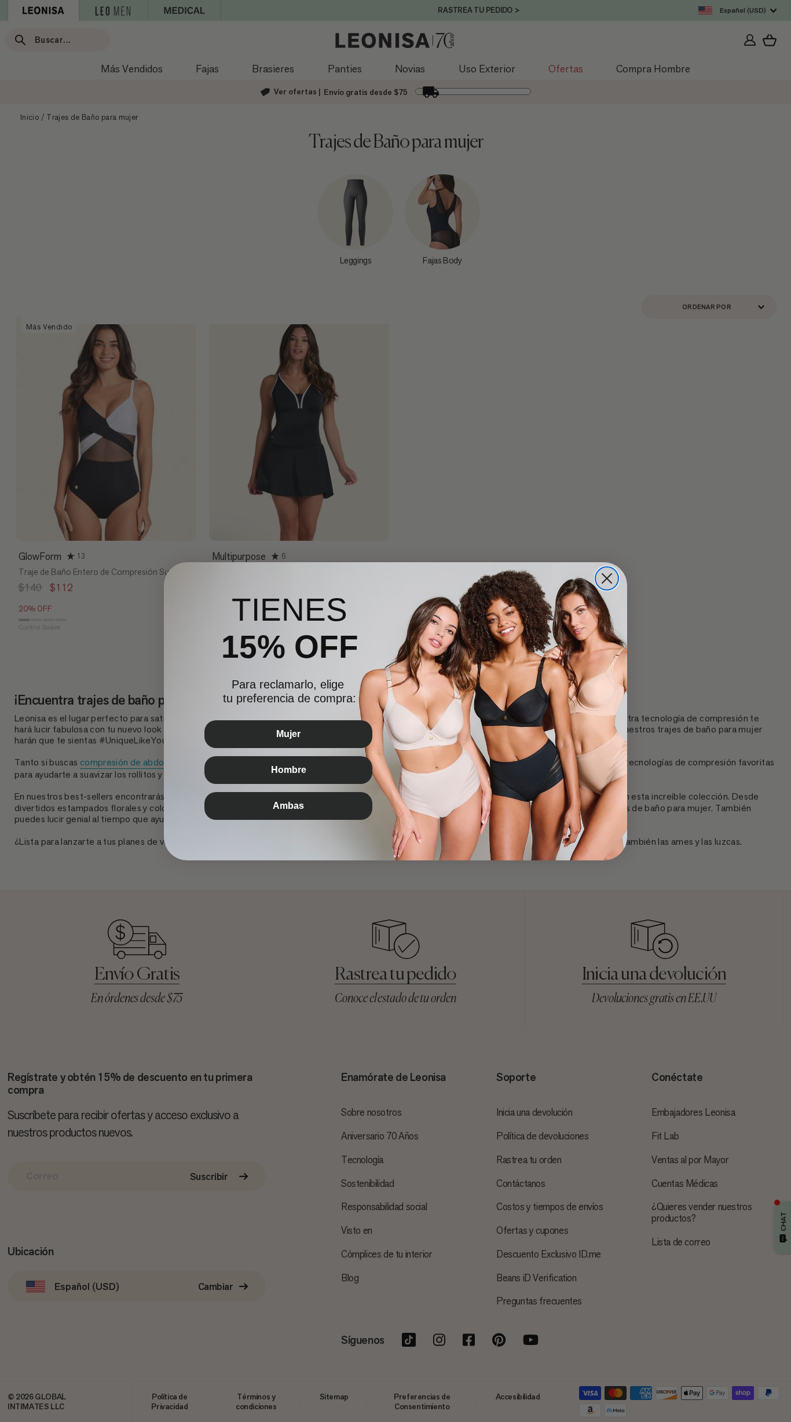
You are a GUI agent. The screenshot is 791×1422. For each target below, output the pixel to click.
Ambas (288, 806)
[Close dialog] (606, 578)
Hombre (288, 770)
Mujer (288, 734)
